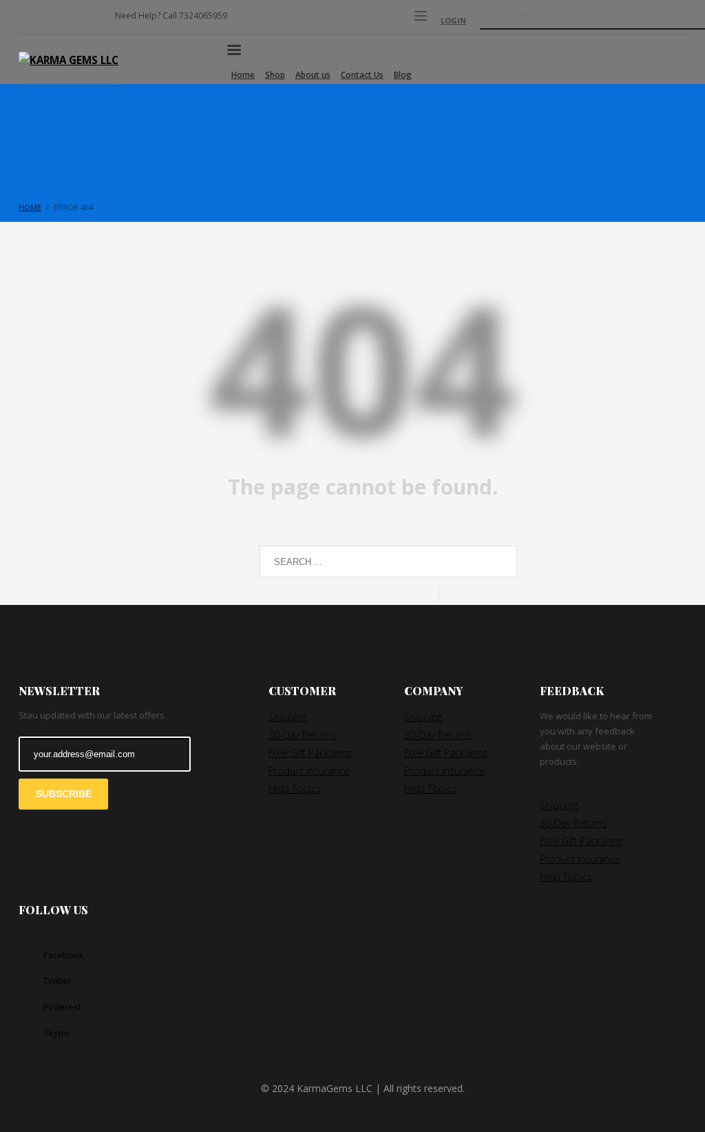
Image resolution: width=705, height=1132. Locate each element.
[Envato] (91, 20)
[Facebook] (29, 20)
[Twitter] (49, 20)
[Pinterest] (70, 20)
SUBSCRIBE (64, 793)
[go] (489, 15)
